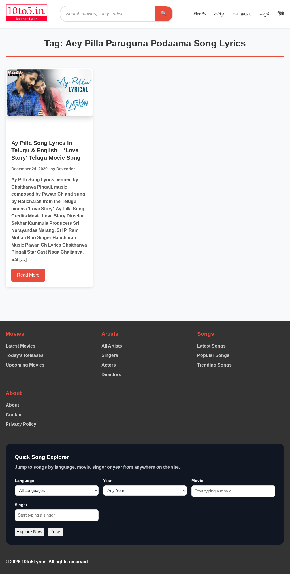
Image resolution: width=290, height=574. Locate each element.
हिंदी (281, 13)
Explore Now (29, 531)
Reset (55, 531)
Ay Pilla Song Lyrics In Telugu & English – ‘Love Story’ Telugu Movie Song (45, 150)
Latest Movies (20, 346)
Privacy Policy (21, 424)
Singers (109, 355)
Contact (14, 414)
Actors (108, 365)
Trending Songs (214, 365)
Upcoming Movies (25, 365)
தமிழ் (219, 13)
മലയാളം (242, 13)
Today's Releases (25, 355)
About (12, 405)
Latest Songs (211, 346)
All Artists (111, 346)
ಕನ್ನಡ (264, 13)
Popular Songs (213, 355)
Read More (28, 275)
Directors (111, 374)
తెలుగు (199, 13)
